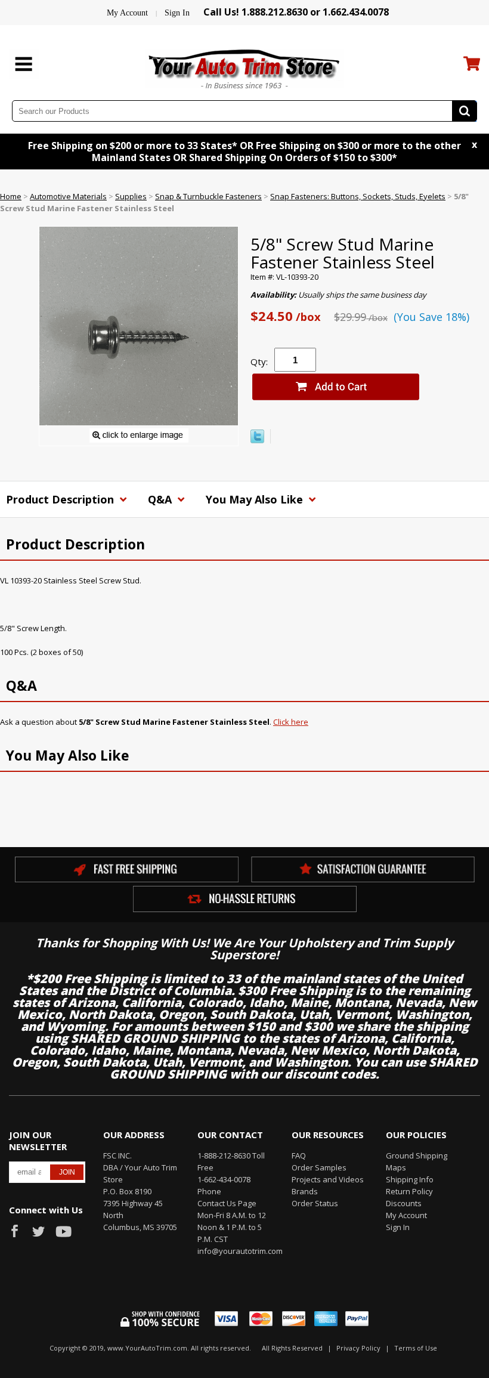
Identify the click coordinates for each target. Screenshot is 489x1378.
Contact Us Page (226, 1203)
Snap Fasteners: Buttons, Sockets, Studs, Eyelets (357, 196)
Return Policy (409, 1191)
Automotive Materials (68, 196)
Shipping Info (410, 1179)
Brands (305, 1191)
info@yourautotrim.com (235, 1251)
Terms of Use (415, 1347)
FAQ (299, 1155)
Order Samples (319, 1167)
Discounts (404, 1203)
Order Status (315, 1203)
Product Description (61, 499)
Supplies (131, 196)
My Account (127, 12)
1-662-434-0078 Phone (223, 1185)
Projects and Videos (328, 1179)
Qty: (259, 361)
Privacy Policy (358, 1347)
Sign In (177, 12)
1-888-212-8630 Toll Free (231, 1161)
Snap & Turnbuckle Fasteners (208, 196)
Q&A (161, 499)
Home (10, 196)
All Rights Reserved (292, 1347)
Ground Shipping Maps (416, 1161)
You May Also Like (256, 499)
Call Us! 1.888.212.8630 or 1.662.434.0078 (296, 12)
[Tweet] (257, 440)
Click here (290, 721)
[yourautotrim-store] (244, 67)
